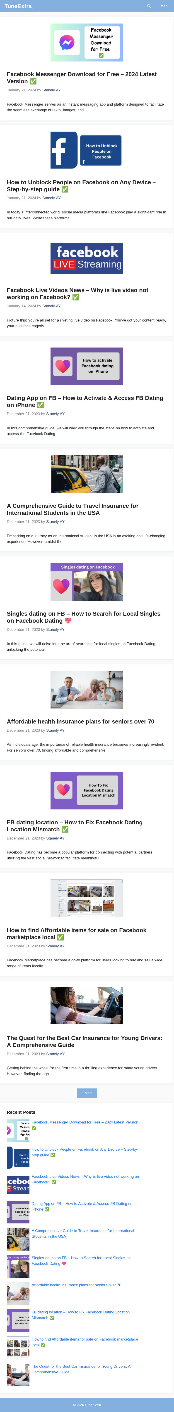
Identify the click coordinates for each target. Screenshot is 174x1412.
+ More (87, 1093)
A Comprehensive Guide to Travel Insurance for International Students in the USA (72, 509)
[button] (149, 6)
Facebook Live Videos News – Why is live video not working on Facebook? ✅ (77, 293)
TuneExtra (18, 6)
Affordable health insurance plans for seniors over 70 (80, 721)
